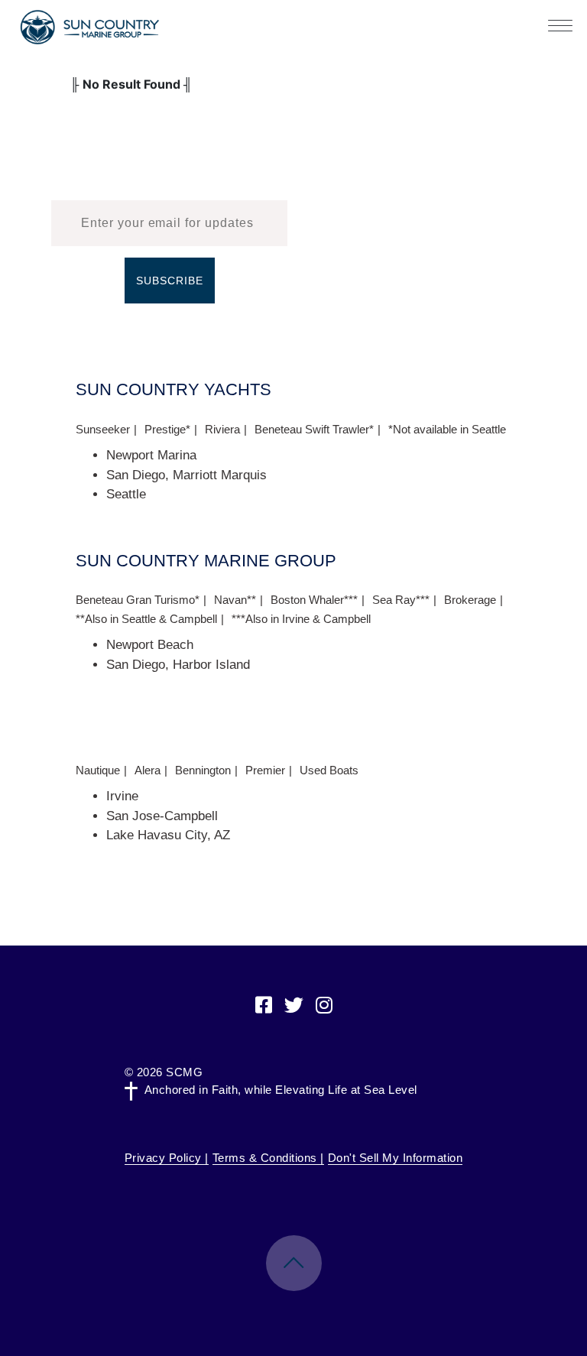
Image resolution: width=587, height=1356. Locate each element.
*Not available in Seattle (447, 429)
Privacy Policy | (167, 1157)
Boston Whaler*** (314, 599)
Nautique (98, 770)
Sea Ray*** (401, 599)
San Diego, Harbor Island (178, 664)
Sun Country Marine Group (89, 27)
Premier (265, 770)
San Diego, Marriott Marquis (186, 475)
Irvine (122, 796)
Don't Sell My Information (395, 1157)
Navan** (235, 599)
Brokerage (470, 599)
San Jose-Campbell (162, 816)
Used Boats (329, 770)
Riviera (222, 429)
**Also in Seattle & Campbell (146, 618)
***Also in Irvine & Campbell (301, 618)
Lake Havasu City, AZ (168, 835)
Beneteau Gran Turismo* (137, 599)
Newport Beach (149, 644)
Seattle (126, 494)
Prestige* (167, 429)
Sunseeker (103, 429)
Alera (148, 770)
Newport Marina (151, 455)
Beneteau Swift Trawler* (314, 429)
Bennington (203, 770)
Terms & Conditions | (268, 1157)
